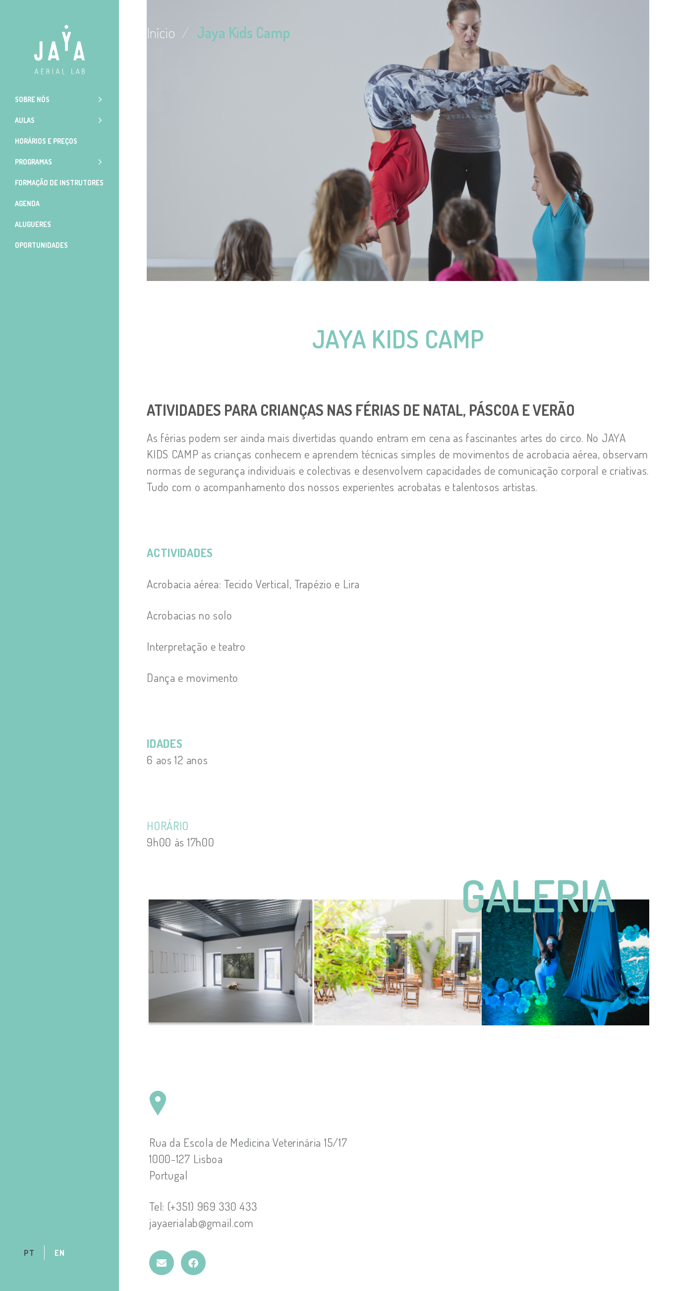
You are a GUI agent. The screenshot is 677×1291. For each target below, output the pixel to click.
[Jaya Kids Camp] (161, 1262)
